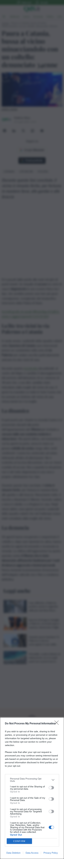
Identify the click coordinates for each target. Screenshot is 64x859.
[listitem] (32, 779)
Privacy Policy (50, 852)
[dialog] (32, 788)
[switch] (51, 787)
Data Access (32, 852)
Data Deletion (13, 852)
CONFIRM (19, 841)
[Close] (57, 724)
